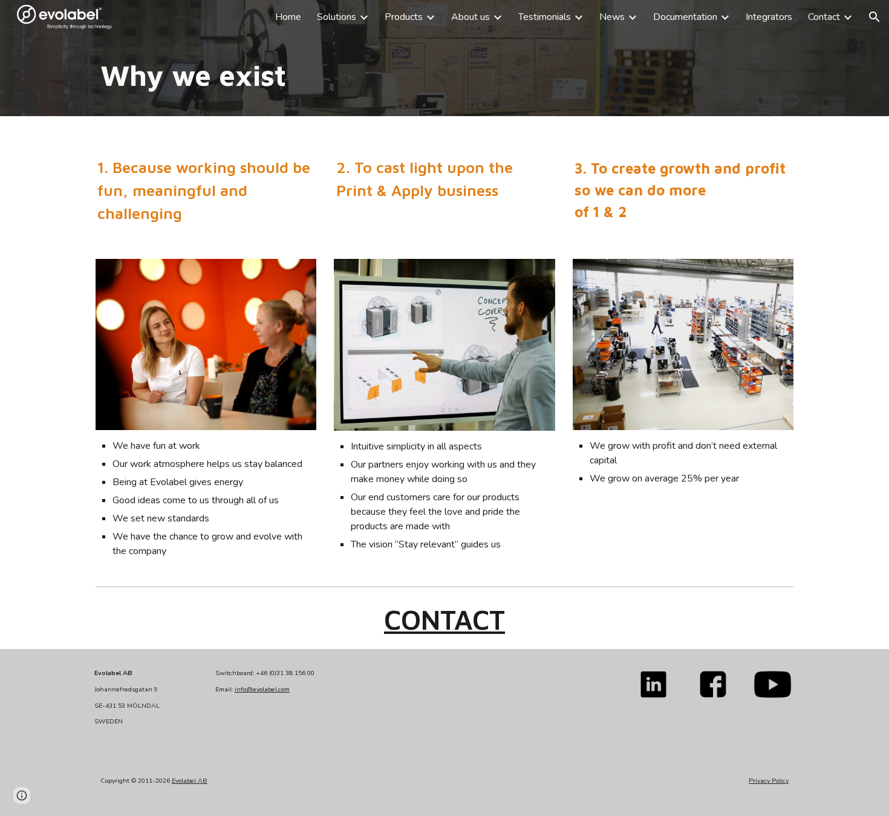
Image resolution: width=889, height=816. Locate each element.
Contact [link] (824, 17)
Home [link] (288, 17)
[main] (444, 75)
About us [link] (470, 17)
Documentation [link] (685, 17)
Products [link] (404, 17)
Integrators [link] (769, 17)
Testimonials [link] (544, 17)
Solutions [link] (336, 17)
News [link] (612, 17)
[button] (874, 16)
